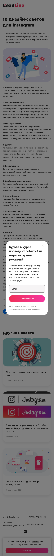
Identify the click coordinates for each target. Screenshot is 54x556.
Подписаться (27, 299)
